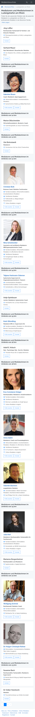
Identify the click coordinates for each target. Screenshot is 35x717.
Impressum (5, 713)
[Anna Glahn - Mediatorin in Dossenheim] (14, 425)
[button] (5, 22)
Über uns (4, 711)
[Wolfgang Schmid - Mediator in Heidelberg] (14, 591)
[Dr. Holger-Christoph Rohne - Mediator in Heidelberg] (14, 634)
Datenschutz (13, 713)
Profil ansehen (8, 107)
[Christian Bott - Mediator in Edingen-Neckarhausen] (14, 174)
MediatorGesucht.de (8, 2)
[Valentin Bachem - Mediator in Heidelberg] (14, 473)
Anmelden (25, 713)
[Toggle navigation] (31, 2)
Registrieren (5, 715)
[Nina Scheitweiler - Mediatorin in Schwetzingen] (14, 230)
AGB (19, 713)
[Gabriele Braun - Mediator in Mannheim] (14, 81)
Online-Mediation (24, 711)
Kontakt (7, 41)
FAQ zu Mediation (13, 711)
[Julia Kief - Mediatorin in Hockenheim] (14, 521)
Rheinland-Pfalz (9, 7)
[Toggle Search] (27, 2)
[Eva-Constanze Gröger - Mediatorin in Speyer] (14, 379)
